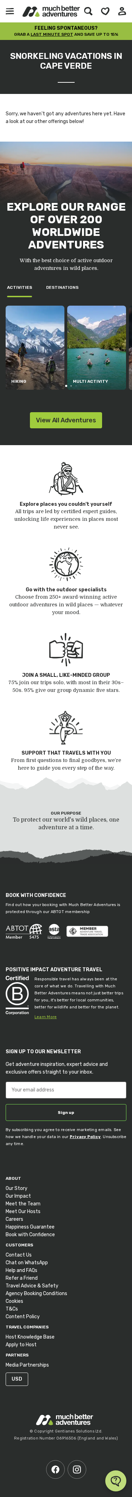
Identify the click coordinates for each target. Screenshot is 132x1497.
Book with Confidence (30, 1235)
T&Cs (12, 1309)
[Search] (88, 11)
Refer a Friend (22, 1278)
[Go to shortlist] (105, 11)
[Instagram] (77, 1469)
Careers (14, 1219)
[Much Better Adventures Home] (51, 11)
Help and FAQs (21, 1270)
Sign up (66, 1112)
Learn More (45, 1017)
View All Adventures (66, 420)
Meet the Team (23, 1204)
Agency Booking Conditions (36, 1294)
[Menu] (10, 11)
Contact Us (19, 1255)
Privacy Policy (85, 1137)
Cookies (14, 1301)
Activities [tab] (19, 287)
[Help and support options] (115, 1480)
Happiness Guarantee (30, 1227)
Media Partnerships (27, 1365)
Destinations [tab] (62, 287)
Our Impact (18, 1196)
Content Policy (23, 1317)
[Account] (122, 11)
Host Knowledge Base (30, 1337)
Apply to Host (21, 1345)
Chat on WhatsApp (27, 1263)
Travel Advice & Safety (32, 1286)
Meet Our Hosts (23, 1211)
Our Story (16, 1188)
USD (17, 1379)
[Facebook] (55, 1469)
